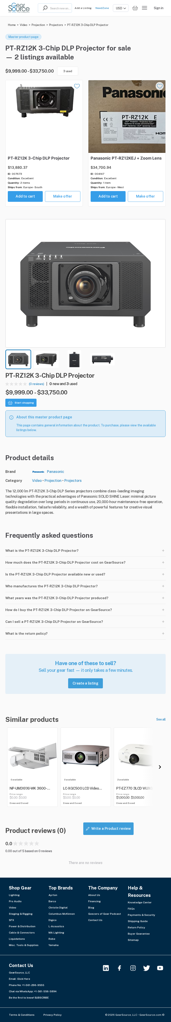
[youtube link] (163, 968)
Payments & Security (141, 915)
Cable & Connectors (22, 932)
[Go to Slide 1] (18, 359)
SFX (11, 920)
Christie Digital (58, 907)
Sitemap (133, 940)
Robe (52, 938)
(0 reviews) (36, 384)
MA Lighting (56, 932)
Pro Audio (15, 901)
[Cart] (135, 8)
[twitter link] (149, 968)
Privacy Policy (52, 1014)
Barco (52, 901)
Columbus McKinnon (62, 913)
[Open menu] (144, 8)
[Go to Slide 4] (102, 359)
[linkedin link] (108, 968)
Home (12, 25)
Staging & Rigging (21, 913)
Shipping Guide (138, 921)
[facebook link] (122, 968)
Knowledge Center (140, 902)
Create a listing (85, 683)
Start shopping (24, 402)
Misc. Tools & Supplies (24, 945)
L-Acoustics (56, 926)
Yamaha (54, 945)
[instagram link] (135, 968)
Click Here (23, 978)
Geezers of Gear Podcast (104, 913)
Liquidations (17, 938)
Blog (91, 907)
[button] (85, 283)
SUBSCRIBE (42, 997)
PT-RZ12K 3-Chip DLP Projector (87, 25)
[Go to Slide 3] (74, 359)
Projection (38, 25)
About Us (94, 895)
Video (23, 25)
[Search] (44, 8)
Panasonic (55, 472)
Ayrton (53, 895)
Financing (94, 901)
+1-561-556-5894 (45, 991)
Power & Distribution (22, 926)
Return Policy (136, 927)
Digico (53, 920)
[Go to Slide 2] (46, 359)
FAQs (131, 908)
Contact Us (95, 920)
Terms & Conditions (22, 1014)
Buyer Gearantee (139, 933)
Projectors (56, 25)
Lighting (14, 895)
